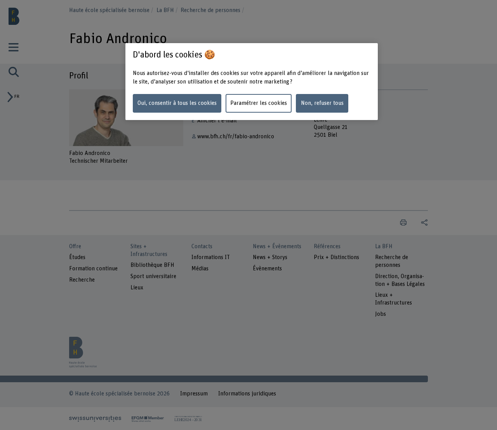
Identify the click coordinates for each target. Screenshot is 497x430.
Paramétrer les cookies (258, 103)
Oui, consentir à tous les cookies (177, 103)
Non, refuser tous (322, 103)
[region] (251, 81)
